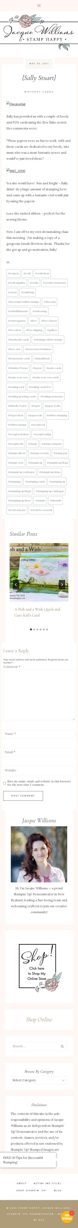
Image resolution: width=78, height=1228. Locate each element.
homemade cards (19, 358)
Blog (58, 1190)
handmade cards (18, 339)
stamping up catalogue (50, 491)
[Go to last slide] (16, 584)
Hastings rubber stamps (48, 339)
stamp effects (16, 453)
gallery (52, 330)
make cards (53, 368)
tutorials (55, 500)
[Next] (62, 584)
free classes (49, 320)
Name (10, 734)
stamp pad (60, 453)
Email (10, 752)
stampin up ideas (49, 472)
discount (50, 301)
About (22, 1183)
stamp (32, 443)
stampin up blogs (57, 462)
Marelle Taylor (17, 405)
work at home (17, 510)
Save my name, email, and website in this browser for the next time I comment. (39, 783)
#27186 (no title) (47, 1183)
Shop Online (39, 1019)
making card (16, 386)
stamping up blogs (19, 491)
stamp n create (39, 453)
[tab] (31, 629)
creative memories (54, 282)
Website (10, 770)
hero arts (14, 349)
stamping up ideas (19, 500)
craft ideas (42, 273)
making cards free (40, 386)
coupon (13, 273)
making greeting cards (22, 396)
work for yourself (41, 510)
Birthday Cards (39, 91)
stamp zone (15, 462)
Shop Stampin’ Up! (31, 1190)
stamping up (57, 481)
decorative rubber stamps (23, 301)
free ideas (14, 330)
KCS (41, 1220)
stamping (14, 481)
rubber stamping (56, 415)
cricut (12, 292)
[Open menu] (39, 5)
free (33, 320)
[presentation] (39, 572)
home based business (38, 349)
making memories (51, 396)
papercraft (35, 415)
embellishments (18, 311)
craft (27, 273)
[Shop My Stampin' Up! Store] (39, 966)
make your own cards (45, 377)
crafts (34, 282)
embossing (39, 311)
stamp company (51, 443)
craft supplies (16, 282)
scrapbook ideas (18, 434)
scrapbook (38, 424)
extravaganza (17, 320)
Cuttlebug (27, 292)
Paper (35, 405)
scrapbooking (42, 434)
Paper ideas (15, 415)
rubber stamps (17, 424)
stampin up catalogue (21, 472)
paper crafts (52, 405)
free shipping (34, 330)
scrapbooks (15, 443)
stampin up (35, 462)
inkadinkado (42, 358)
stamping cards (35, 481)
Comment (11, 667)
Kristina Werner (18, 368)
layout (37, 368)
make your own (18, 377)
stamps (40, 500)
